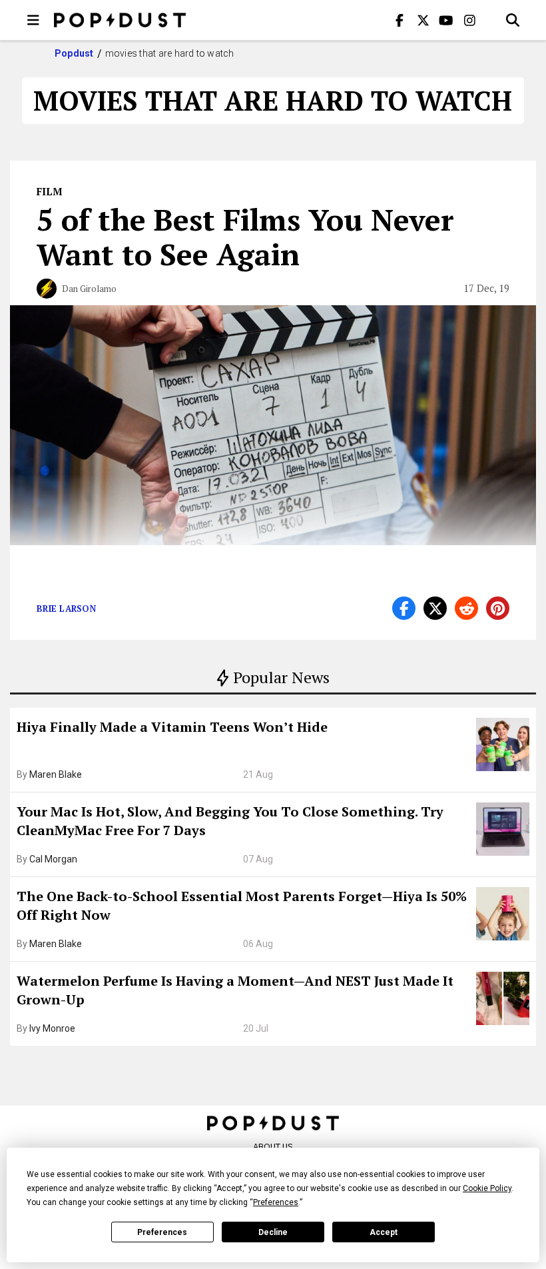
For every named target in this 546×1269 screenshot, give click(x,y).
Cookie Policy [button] (487, 1188)
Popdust (74, 53)
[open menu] (33, 20)
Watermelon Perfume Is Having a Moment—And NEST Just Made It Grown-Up (235, 990)
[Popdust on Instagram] (469, 20)
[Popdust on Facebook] (400, 20)
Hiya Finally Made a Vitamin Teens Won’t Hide (172, 727)
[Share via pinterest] (497, 608)
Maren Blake (55, 774)
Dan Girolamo (89, 289)
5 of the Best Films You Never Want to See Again (245, 236)
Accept (384, 1232)
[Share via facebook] (403, 608)
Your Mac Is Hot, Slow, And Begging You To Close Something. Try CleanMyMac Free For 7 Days (230, 820)
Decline (273, 1232)
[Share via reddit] (466, 608)
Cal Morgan (53, 859)
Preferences (162, 1232)
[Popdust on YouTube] (446, 20)
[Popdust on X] (423, 20)
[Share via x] (435, 608)
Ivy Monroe (52, 1028)
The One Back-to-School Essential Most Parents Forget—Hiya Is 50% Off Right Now (242, 905)
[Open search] (513, 20)
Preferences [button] (275, 1202)
